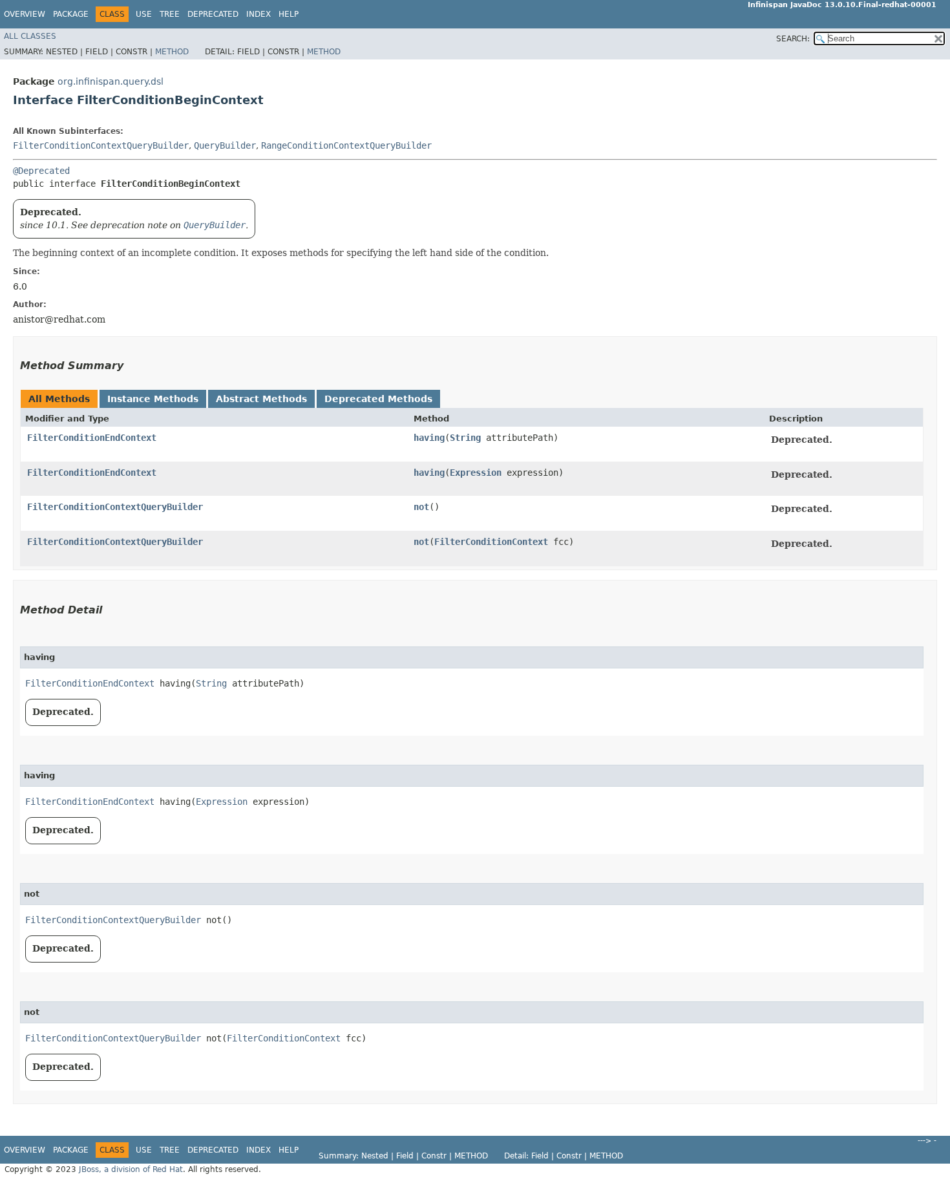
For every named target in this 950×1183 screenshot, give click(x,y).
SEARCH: (793, 38)
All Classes (30, 36)
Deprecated (212, 14)
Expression (475, 472)
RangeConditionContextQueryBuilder (346, 145)
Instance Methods (152, 399)
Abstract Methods (261, 399)
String (465, 437)
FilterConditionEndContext (91, 437)
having (429, 437)
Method (172, 51)
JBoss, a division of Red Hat (131, 1169)
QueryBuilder (225, 145)
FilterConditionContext (491, 542)
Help (289, 14)
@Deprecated (41, 170)
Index (258, 14)
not (421, 507)
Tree (170, 14)
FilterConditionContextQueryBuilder (101, 145)
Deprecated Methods (378, 399)
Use (144, 14)
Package (71, 14)
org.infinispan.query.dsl (111, 81)
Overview (24, 14)
